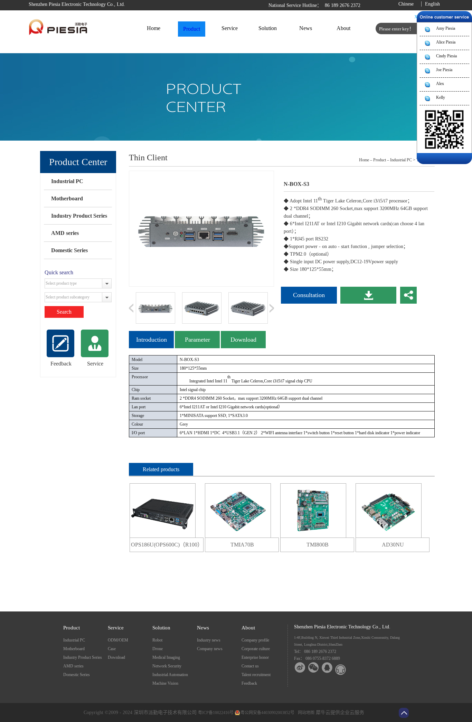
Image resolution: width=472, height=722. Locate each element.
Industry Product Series (79, 216)
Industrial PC (67, 181)
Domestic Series (69, 250)
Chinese (406, 4)
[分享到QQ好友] (327, 667)
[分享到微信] (313, 667)
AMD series (65, 233)
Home (153, 28)
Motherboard (67, 198)
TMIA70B (242, 545)
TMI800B (317, 545)
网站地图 (305, 712)
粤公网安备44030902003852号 (267, 712)
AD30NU (393, 545)
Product (379, 160)
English (432, 4)
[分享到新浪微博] (300, 667)
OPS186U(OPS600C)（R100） (167, 545)
